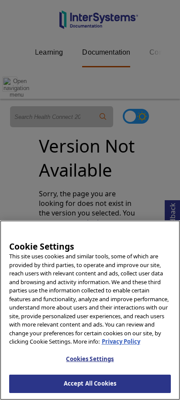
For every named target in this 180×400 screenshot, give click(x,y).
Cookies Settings (90, 359)
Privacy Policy (121, 341)
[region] (90, 310)
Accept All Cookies (90, 383)
